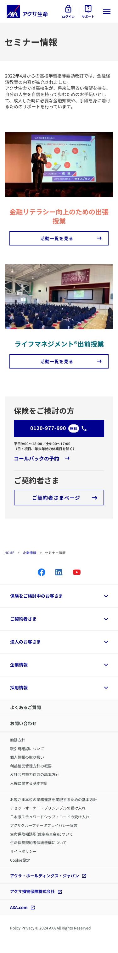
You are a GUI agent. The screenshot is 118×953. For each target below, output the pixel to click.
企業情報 (30, 552)
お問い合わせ (23, 723)
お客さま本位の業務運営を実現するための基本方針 (53, 799)
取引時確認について (27, 748)
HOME (9, 552)
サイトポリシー (23, 851)
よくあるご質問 (25, 707)
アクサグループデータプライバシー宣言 (43, 825)
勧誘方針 (17, 739)
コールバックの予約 (36, 458)
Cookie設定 (20, 860)
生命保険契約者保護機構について (38, 842)
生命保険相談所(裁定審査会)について (41, 834)
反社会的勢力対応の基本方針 (34, 774)
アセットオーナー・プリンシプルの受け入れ (48, 807)
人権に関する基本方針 (29, 783)
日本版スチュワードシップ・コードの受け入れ (49, 816)
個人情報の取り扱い (27, 757)
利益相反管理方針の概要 (31, 765)
